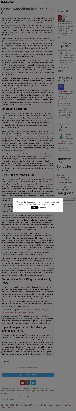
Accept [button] (34, 207)
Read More (42, 207)
